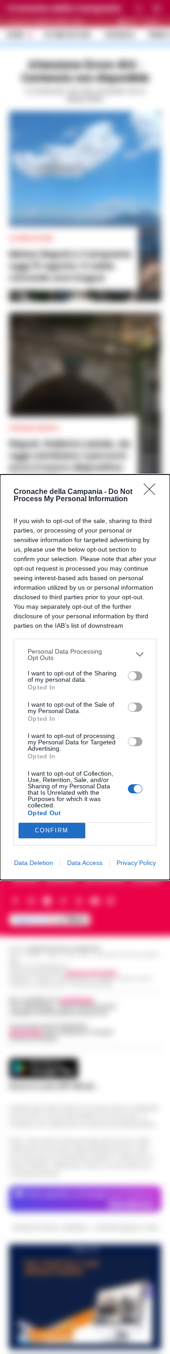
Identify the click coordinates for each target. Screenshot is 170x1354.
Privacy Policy (136, 862)
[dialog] (85, 677)
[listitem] (85, 654)
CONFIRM (51, 830)
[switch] (135, 675)
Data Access (84, 862)
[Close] (152, 492)
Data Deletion (33, 862)
